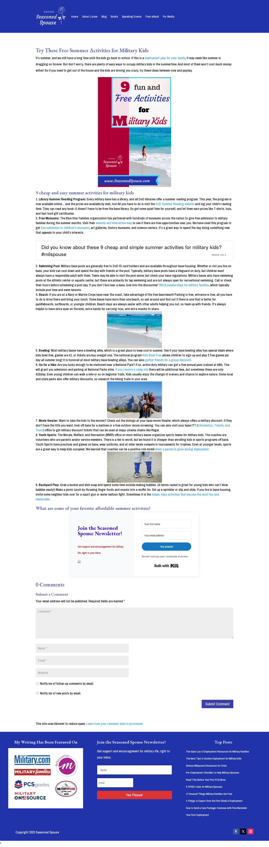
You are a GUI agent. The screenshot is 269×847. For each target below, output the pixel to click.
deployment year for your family (165, 58)
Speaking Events (131, 16)
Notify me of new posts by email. (60, 693)
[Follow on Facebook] (236, 831)
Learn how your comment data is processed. (114, 723)
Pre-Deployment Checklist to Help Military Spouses (212, 772)
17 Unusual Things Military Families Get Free (209, 794)
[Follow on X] (243, 831)
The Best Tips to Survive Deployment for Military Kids (213, 758)
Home (74, 16)
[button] (102, 562)
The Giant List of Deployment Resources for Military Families (217, 751)
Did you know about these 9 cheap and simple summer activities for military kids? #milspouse (131, 250)
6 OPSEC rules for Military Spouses (204, 787)
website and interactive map (114, 223)
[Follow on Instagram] (250, 831)
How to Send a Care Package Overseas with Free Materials (216, 808)
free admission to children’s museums (65, 227)
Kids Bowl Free (152, 355)
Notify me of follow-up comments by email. (67, 683)
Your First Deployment (197, 815)
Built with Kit (166, 565)
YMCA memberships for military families (183, 285)
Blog (104, 16)
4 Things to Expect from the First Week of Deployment (214, 801)
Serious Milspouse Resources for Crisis (206, 766)
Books (114, 16)
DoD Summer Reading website (175, 204)
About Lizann (89, 16)
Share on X (219, 255)
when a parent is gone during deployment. (182, 449)
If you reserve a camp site (131, 369)
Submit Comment (217, 703)
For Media (168, 16)
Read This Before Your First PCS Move (206, 780)
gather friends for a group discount (168, 360)
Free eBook (152, 16)
